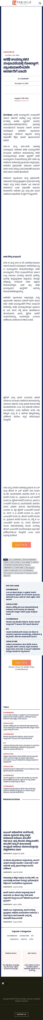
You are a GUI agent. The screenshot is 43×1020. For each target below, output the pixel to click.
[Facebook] (11, 90)
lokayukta (35, 562)
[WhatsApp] (26, 90)
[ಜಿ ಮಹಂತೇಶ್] (16, 78)
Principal (27, 565)
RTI (7, 629)
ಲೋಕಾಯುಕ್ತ (28, 573)
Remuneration (8, 567)
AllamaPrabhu (17, 559)
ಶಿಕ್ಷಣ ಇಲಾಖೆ (7, 575)
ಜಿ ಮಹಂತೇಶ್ (24, 79)
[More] (31, 90)
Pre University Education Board (13, 565)
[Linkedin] (19, 1009)
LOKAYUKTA (8, 52)
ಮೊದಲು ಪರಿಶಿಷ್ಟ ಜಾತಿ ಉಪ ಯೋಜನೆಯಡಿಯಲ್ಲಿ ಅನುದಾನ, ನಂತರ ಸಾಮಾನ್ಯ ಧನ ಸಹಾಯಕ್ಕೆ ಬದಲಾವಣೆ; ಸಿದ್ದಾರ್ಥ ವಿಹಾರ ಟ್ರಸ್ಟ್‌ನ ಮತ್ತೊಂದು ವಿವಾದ (22, 611)
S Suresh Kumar (18, 567)
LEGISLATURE (11, 604)
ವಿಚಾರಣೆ (35, 573)
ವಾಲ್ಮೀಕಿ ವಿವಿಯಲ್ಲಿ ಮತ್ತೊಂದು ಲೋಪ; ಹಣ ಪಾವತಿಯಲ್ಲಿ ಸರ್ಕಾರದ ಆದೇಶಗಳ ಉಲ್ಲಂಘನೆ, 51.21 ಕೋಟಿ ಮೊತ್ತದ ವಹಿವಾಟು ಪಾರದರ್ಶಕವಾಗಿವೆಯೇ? (19, 791)
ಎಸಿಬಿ (20, 570)
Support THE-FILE (21, 98)
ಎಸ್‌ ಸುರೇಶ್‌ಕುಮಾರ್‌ (28, 570)
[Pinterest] (21, 90)
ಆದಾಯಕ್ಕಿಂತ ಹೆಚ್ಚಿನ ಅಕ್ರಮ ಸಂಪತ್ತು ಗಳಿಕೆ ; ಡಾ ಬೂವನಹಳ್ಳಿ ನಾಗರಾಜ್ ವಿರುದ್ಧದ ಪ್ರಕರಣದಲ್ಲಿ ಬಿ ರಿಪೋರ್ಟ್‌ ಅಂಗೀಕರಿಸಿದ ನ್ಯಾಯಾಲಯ (20, 880)
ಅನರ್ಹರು (6, 570)
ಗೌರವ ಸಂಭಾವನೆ (8, 573)
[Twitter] (16, 90)
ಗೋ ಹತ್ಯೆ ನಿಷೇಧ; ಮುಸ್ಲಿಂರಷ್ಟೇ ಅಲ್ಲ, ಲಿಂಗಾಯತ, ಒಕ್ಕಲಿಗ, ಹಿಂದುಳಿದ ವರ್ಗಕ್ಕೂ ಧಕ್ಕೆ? (11, 966)
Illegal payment (26, 562)
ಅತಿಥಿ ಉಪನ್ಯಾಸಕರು (29, 567)
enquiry (6, 562)
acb (10, 559)
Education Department (29, 559)
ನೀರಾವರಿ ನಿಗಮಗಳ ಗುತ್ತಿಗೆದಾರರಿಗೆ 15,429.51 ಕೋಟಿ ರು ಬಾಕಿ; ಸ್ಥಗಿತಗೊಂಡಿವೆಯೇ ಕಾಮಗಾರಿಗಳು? (21, 770)
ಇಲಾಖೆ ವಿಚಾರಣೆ (13, 570)
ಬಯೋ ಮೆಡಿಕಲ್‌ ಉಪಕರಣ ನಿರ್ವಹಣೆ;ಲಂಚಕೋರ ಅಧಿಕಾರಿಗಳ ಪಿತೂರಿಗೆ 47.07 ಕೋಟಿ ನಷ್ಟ (32, 967)
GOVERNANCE (12, 589)
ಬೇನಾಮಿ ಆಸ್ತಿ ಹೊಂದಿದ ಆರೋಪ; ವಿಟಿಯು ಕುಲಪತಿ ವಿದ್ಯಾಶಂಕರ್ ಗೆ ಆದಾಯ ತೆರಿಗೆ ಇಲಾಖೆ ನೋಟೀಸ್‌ (23, 623)
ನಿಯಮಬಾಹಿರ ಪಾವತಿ (18, 573)
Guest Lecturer (15, 562)
